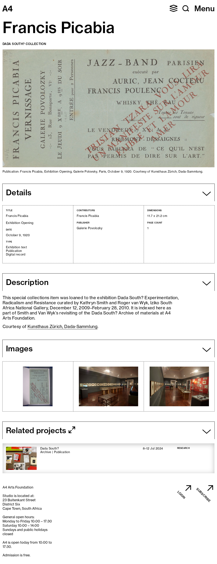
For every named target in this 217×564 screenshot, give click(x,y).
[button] (173, 8)
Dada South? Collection (24, 44)
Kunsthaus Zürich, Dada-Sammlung (62, 326)
